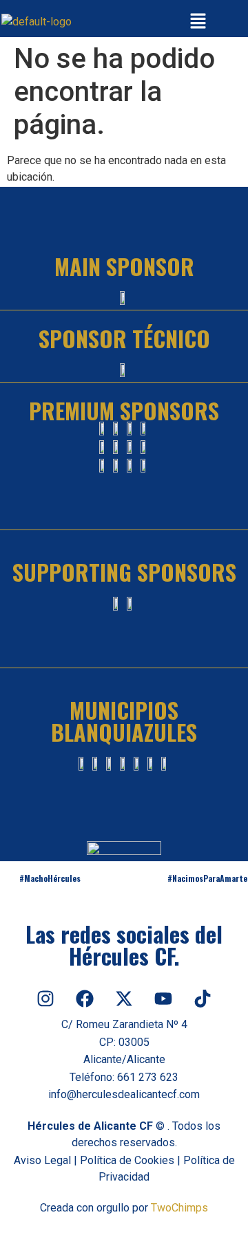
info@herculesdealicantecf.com (124, 1094)
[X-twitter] (124, 998)
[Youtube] (163, 998)
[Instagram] (45, 998)
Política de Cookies (127, 1160)
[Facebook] (85, 998)
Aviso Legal (42, 1160)
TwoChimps (179, 1207)
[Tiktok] (202, 998)
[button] (198, 22)
